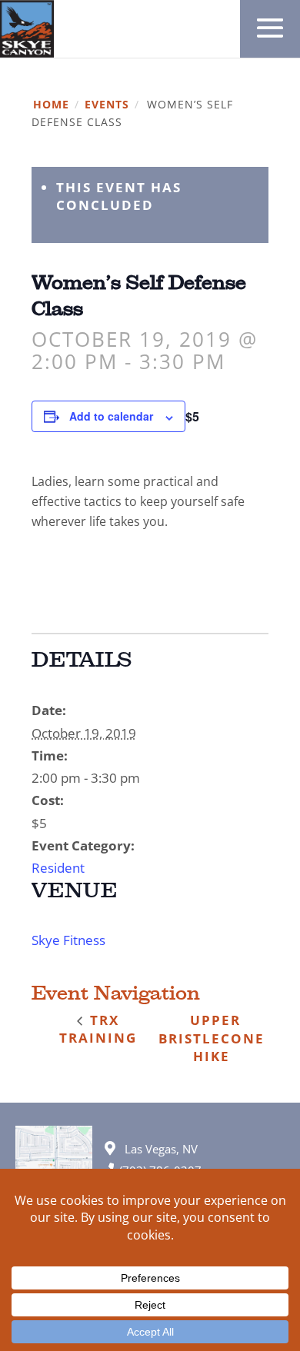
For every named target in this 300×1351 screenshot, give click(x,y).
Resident (58, 868)
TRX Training (98, 1029)
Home (51, 104)
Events (107, 104)
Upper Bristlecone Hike (211, 1037)
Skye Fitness (68, 940)
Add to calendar (111, 416)
